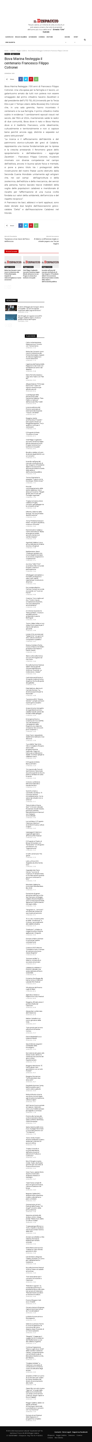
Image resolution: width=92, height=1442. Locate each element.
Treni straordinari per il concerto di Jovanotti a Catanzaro (34, 1278)
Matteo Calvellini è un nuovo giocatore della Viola (33, 1020)
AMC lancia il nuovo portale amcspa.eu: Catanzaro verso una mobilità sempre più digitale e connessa (35, 1108)
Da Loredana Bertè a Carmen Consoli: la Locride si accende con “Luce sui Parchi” (35, 590)
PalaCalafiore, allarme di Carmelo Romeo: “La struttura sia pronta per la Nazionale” (34, 690)
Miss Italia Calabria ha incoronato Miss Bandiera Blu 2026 (34, 886)
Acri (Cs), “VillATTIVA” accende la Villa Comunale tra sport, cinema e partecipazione (35, 566)
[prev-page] (5, 286)
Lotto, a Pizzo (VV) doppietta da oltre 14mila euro (34, 862)
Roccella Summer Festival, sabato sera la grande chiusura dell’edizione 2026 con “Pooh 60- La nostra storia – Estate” (35, 668)
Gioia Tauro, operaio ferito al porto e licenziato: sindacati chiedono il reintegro (35, 1174)
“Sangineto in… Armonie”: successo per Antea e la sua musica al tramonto (35, 911)
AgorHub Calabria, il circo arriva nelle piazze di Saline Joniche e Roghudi (35, 544)
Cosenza (79, 1435)
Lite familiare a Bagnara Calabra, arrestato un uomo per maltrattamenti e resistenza (35, 1259)
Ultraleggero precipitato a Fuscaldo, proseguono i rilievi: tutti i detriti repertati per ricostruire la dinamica (34, 578)
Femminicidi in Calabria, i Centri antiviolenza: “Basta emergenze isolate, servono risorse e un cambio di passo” (35, 533)
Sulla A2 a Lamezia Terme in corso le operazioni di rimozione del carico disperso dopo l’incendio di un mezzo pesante (35, 1327)
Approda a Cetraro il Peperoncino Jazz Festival (35, 995)
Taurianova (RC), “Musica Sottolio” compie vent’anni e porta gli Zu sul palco (35, 701)
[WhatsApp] (36, 79)
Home (6, 51)
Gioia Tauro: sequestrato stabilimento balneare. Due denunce (35, 736)
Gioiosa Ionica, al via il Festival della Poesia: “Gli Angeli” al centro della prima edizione (34, 1207)
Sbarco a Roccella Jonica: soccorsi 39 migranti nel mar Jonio (34, 657)
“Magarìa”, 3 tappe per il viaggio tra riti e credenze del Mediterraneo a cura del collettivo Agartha (35, 1339)
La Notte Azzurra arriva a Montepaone (34, 1317)
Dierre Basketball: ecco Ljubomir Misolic (34, 1037)
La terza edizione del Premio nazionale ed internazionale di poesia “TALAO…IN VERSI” (34, 409)
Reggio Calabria (22, 51)
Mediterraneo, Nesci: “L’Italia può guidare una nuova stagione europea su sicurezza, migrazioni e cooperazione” (35, 555)
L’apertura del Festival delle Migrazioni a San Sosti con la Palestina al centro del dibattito (35, 366)
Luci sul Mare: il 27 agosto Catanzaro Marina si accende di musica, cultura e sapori (35, 824)
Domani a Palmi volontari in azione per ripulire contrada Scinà (34, 940)
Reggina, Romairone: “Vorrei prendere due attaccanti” (33, 1078)
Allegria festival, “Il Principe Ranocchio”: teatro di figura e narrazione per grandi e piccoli (35, 386)
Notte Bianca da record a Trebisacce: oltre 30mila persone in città (34, 1249)
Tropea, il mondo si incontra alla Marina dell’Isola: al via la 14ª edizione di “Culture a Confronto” (33, 1152)
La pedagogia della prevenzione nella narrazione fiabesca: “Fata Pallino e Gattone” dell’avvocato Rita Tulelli (34, 398)
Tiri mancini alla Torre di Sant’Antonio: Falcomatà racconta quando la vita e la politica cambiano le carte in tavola (35, 773)
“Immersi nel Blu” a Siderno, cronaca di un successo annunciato (33, 960)
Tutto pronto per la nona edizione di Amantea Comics (34, 1029)
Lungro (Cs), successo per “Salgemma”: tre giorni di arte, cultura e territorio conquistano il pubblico (34, 636)
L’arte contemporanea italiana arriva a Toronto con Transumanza (34, 344)
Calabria (12, 51)
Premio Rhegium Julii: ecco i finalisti (33, 1301)
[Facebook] (20, 79)
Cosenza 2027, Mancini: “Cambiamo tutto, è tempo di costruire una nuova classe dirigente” (35, 950)
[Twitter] (26, 79)
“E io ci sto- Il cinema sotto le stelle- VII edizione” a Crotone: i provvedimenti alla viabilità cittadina (35, 921)
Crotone (50, 1438)
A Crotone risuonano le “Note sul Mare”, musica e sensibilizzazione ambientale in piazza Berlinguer (34, 614)
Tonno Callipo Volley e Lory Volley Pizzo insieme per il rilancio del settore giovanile (35, 626)
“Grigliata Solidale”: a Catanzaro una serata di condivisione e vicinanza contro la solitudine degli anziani (34, 1366)
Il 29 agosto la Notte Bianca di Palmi (33, 763)
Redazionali (11, 300)
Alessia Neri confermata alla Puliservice (34, 1012)
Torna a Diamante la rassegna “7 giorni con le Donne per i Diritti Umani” (35, 479)
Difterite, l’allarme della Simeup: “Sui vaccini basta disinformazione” (34, 513)
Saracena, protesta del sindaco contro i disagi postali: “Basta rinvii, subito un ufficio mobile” (35, 1217)
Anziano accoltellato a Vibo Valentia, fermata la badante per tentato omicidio (35, 1239)
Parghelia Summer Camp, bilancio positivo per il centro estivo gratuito (35, 1087)
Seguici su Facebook (80, 1432)
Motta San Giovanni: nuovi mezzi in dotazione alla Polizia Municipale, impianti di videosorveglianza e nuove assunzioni (35, 355)
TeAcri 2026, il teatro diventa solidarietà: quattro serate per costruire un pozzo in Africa (35, 1140)
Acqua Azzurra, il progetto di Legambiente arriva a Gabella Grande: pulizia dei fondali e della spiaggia (35, 710)
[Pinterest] (31, 79)
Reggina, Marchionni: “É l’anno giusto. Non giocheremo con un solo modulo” (34, 1068)
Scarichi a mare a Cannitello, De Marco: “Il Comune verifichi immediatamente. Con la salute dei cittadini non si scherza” (34, 795)
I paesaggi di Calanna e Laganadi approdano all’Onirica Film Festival (34, 833)
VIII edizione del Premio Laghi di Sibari (34, 988)
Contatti (58, 1432)
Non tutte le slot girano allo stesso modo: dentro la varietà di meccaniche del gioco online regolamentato (35, 1056)
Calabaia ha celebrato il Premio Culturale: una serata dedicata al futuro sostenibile (34, 970)
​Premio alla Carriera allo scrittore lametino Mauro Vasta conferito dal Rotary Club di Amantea (35, 1118)
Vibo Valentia (59, 1438)
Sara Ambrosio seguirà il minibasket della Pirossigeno (34, 1045)
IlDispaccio (51, 1435)
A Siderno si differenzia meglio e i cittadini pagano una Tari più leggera (46, 241)
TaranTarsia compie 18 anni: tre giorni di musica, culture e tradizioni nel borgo (34, 1185)
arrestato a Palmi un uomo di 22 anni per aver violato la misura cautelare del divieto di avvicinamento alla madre (35, 1379)
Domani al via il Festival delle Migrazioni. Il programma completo (34, 1417)
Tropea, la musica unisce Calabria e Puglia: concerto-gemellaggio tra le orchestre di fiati (35, 503)
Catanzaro (71, 1435)
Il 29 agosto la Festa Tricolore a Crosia (32, 433)
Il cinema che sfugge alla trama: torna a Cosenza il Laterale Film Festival (34, 980)
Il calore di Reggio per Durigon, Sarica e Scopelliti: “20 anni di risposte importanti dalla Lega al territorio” (31, 308)
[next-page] (9, 286)
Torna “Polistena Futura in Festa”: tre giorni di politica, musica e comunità (35, 522)
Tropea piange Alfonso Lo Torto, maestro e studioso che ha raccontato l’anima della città (35, 1228)
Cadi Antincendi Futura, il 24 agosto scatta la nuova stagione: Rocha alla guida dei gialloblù (35, 680)
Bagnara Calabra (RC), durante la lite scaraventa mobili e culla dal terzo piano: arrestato (34, 1196)
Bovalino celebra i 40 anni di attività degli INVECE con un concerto (35, 454)
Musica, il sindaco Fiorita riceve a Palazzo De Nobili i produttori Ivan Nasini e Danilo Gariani (35, 647)
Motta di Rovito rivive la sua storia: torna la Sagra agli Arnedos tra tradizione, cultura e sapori (35, 1097)
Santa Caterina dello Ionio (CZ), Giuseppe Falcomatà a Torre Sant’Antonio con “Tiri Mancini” (34, 1129)
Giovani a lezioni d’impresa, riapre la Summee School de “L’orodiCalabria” (35, 1309)
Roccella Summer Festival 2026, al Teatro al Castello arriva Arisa (35, 1269)
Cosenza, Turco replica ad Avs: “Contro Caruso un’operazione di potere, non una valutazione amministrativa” (35, 601)
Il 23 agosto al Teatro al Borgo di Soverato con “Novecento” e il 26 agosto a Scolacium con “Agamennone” (35, 844)
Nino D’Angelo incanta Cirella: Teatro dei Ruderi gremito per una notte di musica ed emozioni (34, 1163)
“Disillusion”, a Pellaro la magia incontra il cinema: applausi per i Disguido (34, 931)
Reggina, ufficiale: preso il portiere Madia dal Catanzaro (34, 1003)
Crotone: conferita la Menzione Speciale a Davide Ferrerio (33, 783)
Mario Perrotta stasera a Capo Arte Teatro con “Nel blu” (35, 376)
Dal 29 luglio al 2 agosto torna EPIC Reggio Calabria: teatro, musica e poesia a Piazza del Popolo (30, 317)
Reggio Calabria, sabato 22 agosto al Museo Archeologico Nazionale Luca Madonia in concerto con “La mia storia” (35, 1406)
